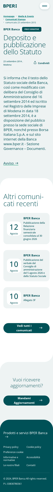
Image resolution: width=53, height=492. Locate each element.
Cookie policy (33, 447)
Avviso (8, 163)
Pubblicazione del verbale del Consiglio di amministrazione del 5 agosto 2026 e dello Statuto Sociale (34, 268)
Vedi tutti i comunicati (24, 328)
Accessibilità (33, 457)
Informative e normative (10, 459)
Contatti (30, 465)
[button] (45, 5)
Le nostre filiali (11, 465)
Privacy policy (10, 447)
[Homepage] (10, 6)
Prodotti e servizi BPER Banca (25, 433)
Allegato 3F (29, 300)
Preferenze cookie (13, 452)
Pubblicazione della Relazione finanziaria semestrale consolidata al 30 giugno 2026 (34, 231)
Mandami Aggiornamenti (24, 400)
